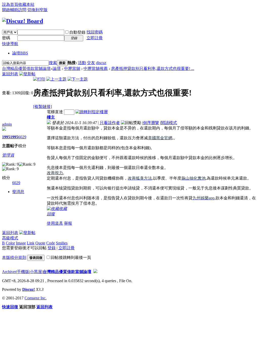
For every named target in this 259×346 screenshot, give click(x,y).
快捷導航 (10, 44)
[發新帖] (27, 74)
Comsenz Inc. (36, 298)
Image (21, 243)
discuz (101, 63)
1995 (6, 137)
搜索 (53, 63)
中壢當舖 (72, 68)
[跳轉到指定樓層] (91, 112)
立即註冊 (95, 38)
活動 (82, 63)
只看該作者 (110, 123)
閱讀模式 (169, 123)
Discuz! (28, 289)
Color (10, 243)
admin (7, 124)
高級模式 (10, 238)
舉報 (68, 223)
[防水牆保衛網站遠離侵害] (95, 272)
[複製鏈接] (42, 106)
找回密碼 (95, 32)
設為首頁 (10, 4)
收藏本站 (26, 4)
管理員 (8, 155)
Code (50, 243)
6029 (22, 137)
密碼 (6, 38)
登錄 (52, 248)
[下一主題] (78, 79)
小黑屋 (36, 272)
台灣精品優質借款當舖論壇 (26, 68)
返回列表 (10, 74)
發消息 (18, 191)
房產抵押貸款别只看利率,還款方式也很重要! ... (152, 68)
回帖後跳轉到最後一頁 (71, 257)
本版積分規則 (14, 257)
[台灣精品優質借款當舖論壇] (22, 21)
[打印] (39, 79)
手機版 (23, 272)
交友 (91, 63)
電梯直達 (55, 112)
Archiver (9, 272)
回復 (51, 214)
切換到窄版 (37, 10)
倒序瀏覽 (151, 123)
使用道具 (55, 223)
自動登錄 (77, 32)
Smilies (62, 243)
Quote (40, 243)
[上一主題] (56, 79)
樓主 (51, 117)
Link (30, 243)
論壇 (20, 53)
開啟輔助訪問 (14, 10)
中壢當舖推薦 (95, 68)
